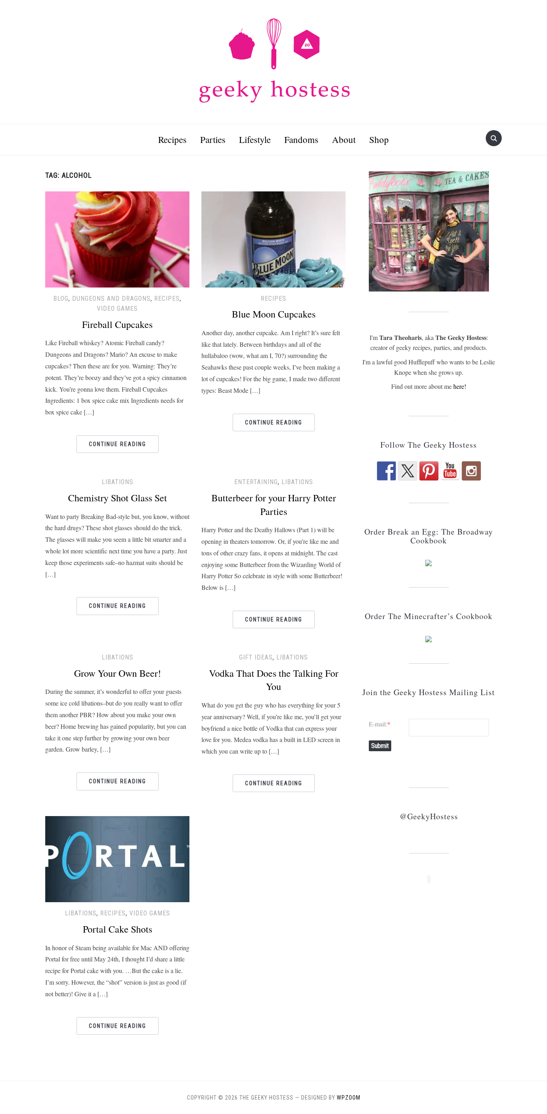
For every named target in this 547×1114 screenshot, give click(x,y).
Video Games (117, 308)
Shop (379, 139)
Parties (212, 139)
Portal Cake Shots (117, 929)
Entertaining (256, 482)
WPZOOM (348, 1097)
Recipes (172, 139)
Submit (380, 746)
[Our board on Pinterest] (428, 471)
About (344, 139)
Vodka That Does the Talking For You (273, 680)
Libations (117, 482)
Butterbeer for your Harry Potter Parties (273, 504)
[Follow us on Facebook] (386, 471)
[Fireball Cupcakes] (117, 238)
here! (459, 386)
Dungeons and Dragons (111, 298)
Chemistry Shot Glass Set (117, 497)
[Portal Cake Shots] (117, 858)
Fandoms (301, 139)
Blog (60, 298)
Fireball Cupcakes (117, 324)
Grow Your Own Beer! (117, 673)
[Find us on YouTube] (450, 471)
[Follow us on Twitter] (407, 471)
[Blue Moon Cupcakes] (273, 238)
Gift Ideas (256, 657)
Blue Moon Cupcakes (274, 314)
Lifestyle (255, 139)
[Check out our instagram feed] (471, 471)
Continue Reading (117, 444)
